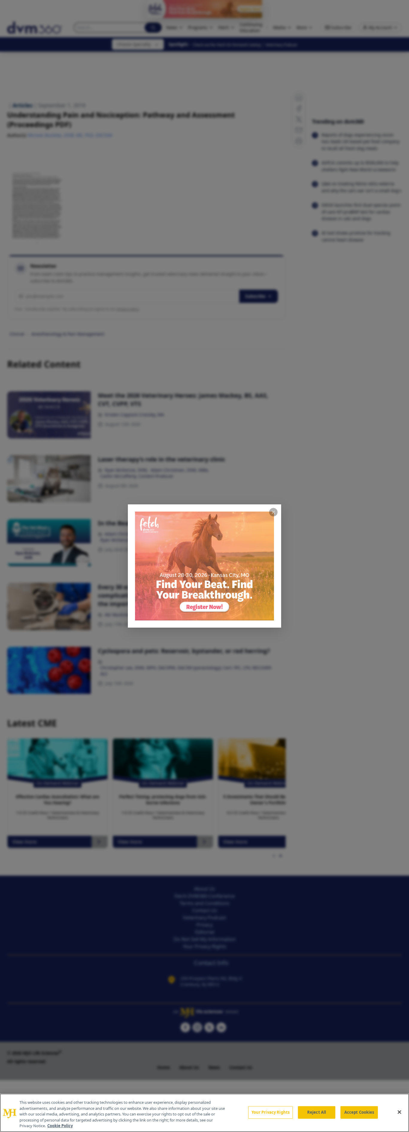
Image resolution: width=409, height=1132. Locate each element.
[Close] (399, 1112)
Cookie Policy (60, 1125)
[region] (204, 1113)
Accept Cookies (359, 1112)
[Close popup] (273, 512)
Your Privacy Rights (271, 1112)
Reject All (316, 1112)
